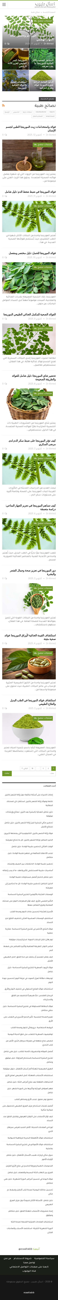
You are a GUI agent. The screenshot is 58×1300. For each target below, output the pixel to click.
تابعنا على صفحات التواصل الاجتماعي (29, 1267)
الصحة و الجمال (38, 116)
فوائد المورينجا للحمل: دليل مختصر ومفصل (32, 253)
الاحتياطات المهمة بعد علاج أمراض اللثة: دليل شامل (30, 1082)
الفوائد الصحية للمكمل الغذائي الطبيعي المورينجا (29, 314)
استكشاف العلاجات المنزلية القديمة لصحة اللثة (32, 1222)
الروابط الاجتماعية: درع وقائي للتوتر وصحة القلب (32, 1028)
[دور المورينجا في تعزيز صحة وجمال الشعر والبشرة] (29, 598)
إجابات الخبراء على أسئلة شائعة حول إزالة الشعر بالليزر (29, 795)
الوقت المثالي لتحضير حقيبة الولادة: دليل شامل (32, 847)
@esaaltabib (25, 1249)
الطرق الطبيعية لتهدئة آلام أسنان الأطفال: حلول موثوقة (28, 1069)
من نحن (7, 1259)
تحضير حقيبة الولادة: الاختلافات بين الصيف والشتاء (30, 864)
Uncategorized (41, 112)
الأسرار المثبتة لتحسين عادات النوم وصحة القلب (31, 912)
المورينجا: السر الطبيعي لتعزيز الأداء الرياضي (17, 63)
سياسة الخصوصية (44, 1259)
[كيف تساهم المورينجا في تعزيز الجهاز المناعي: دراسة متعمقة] (29, 534)
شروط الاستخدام (23, 1259)
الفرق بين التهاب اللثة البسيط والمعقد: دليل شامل (30, 1173)
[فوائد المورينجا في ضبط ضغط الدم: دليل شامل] (29, 216)
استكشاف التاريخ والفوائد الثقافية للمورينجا (19, 84)
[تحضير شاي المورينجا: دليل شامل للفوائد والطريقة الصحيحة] (29, 404)
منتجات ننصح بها (43, 21)
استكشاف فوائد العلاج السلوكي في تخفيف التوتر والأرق (29, 989)
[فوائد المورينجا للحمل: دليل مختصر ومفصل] (29, 277)
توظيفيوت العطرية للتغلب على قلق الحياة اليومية (30, 1034)
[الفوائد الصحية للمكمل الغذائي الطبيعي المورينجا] (29, 339)
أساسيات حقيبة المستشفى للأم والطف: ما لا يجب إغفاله (28, 871)
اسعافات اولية (27, 112)
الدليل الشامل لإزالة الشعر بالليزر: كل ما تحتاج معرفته (29, 840)
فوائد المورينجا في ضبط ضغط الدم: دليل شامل (30, 191)
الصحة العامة (50, 116)
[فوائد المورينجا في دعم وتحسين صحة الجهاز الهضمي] (29, 32)
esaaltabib (29, 1293)
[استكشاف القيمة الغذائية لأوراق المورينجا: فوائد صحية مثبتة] (29, 663)
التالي (25, 769)
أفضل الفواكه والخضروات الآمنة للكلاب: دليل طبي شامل (28, 1052)
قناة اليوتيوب (29, 1271)
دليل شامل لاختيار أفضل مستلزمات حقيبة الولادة (31, 877)
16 (32, 769)
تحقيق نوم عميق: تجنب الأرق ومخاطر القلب (33, 1100)
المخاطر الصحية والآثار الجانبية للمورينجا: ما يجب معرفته (42, 63)
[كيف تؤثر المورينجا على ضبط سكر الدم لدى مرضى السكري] (29, 469)
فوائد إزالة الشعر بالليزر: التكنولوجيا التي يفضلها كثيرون (28, 834)
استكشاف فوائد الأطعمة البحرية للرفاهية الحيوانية (30, 1138)
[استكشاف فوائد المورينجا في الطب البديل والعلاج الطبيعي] (29, 728)
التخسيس (16, 112)
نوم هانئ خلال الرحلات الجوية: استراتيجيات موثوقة (31, 940)
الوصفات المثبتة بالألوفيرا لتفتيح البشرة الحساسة (30, 895)
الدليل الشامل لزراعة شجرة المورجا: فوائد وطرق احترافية (43, 84)
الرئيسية (7, 112)
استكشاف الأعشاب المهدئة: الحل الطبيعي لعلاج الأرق (29, 1076)
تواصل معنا (29, 1263)
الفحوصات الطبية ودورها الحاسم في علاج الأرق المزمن (29, 1166)
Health (52, 112)
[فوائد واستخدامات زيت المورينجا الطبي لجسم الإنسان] (29, 155)
